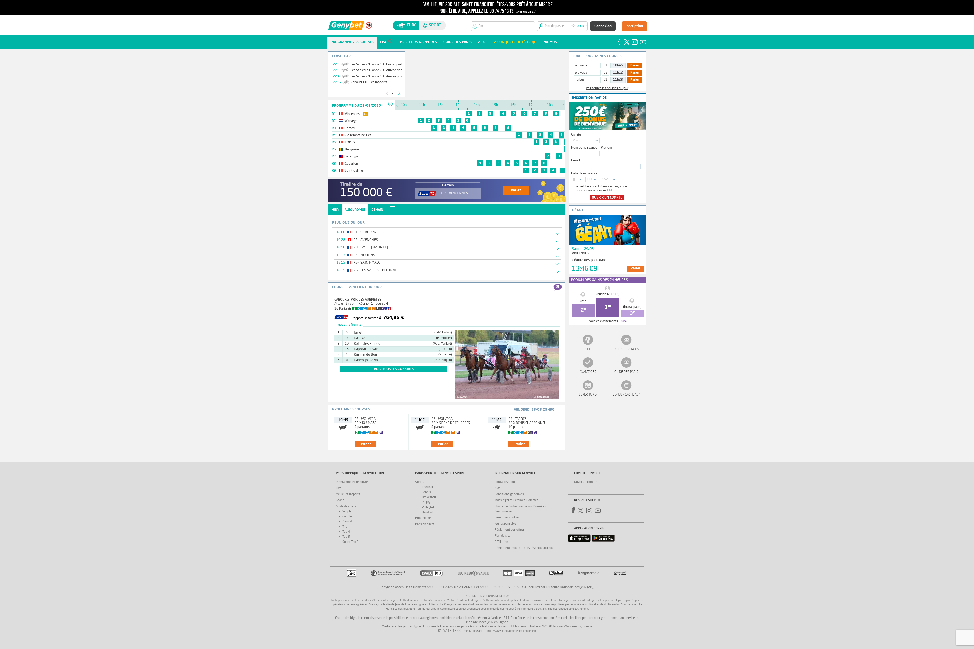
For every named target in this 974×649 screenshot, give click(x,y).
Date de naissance (584, 173)
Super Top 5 (588, 394)
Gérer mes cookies (507, 517)
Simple (347, 511)
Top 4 (346, 531)
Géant (340, 500)
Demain (377, 210)
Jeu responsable (505, 523)
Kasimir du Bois (366, 354)
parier (366, 444)
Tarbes (579, 79)
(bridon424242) (607, 294)
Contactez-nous (626, 349)
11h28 (618, 79)
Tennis (426, 492)
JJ (574, 179)
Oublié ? (582, 26)
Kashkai (360, 338)
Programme (423, 518)
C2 (605, 72)
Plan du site (503, 535)
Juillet (358, 332)
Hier (335, 210)
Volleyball (428, 507)
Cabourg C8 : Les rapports (369, 82)
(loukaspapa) (632, 307)
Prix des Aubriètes (366, 299)
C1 (605, 65)
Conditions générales (509, 494)
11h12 (618, 72)
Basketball (429, 497)
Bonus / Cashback (626, 394)
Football (427, 487)
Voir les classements (603, 321)
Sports (419, 482)
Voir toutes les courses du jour (607, 88)
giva (583, 300)
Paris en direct (424, 524)
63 (558, 287)
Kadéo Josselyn (366, 360)
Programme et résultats (352, 482)
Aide (587, 349)
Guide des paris (626, 372)
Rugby (426, 502)
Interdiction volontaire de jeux (487, 596)
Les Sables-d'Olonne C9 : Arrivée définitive (380, 70)
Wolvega (581, 65)
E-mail (575, 160)
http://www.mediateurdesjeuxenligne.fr (511, 631)
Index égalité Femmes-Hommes (516, 500)
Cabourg (341, 299)
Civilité (576, 134)
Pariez (516, 190)
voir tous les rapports (394, 369)
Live (338, 488)
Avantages (588, 372)
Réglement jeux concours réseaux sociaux (524, 548)
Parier (634, 65)
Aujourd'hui (355, 210)
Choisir (577, 140)
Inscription (634, 26)
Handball (427, 512)
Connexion (603, 26)
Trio (344, 526)
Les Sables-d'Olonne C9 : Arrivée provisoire (380, 76)
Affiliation (501, 542)
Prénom (606, 147)
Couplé (347, 516)
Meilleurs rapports (348, 494)
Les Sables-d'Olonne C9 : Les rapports (377, 64)
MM (589, 179)
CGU (610, 190)
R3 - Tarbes (517, 419)
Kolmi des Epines (367, 344)
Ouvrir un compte (607, 197)
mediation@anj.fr (474, 631)
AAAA (605, 179)
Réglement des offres (510, 529)
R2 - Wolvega (365, 419)
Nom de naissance (584, 147)
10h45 (618, 65)
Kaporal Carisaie (366, 349)
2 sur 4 (347, 521)
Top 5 (346, 536)
